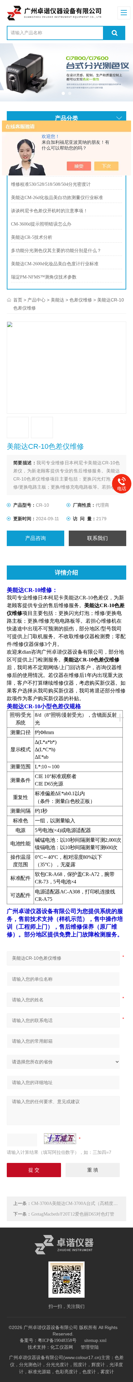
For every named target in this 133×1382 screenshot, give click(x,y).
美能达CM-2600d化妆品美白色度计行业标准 (54, 263)
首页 (17, 300)
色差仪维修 (80, 300)
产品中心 (36, 300)
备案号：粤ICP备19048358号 (48, 1340)
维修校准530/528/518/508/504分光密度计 (51, 184)
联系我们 (97, 538)
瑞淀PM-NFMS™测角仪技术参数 (44, 277)
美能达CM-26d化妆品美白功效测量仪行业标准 (57, 197)
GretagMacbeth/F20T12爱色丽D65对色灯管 (72, 1214)
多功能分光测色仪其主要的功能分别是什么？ (56, 250)
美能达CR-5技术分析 (31, 237)
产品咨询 (35, 538)
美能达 (57, 300)
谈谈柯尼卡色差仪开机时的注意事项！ (49, 210)
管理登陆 (90, 1347)
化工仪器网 (61, 1347)
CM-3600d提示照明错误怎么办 (41, 224)
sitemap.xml (95, 1340)
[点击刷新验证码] (60, 1138)
